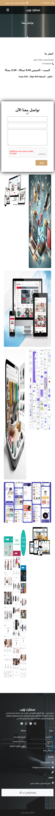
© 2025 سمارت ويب (28, 812)
